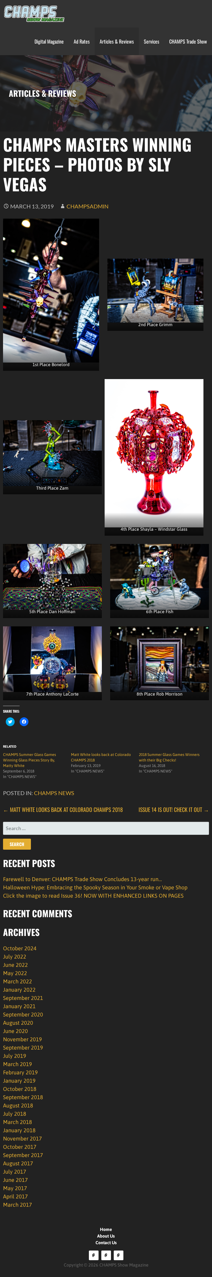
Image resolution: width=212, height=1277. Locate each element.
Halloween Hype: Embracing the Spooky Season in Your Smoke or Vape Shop (95, 887)
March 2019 (17, 1064)
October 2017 (19, 1147)
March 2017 (17, 1204)
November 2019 (22, 1039)
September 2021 (23, 998)
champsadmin (87, 206)
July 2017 (14, 1171)
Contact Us (106, 1242)
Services (151, 41)
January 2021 (19, 1006)
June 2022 (15, 965)
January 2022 (19, 989)
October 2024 (19, 948)
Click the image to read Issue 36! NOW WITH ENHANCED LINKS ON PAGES (93, 895)
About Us (106, 1235)
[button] (32, 14)
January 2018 (19, 1130)
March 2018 (17, 1122)
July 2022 (14, 956)
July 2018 (14, 1113)
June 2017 (15, 1180)
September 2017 (23, 1155)
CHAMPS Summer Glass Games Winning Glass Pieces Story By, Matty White (29, 760)
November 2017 (22, 1138)
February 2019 (20, 1072)
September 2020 (23, 1014)
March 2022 (17, 981)
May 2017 (15, 1188)
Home (106, 1229)
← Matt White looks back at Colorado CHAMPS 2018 (63, 809)
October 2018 (19, 1089)
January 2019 (19, 1080)
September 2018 (23, 1097)
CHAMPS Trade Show (188, 41)
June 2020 (15, 1031)
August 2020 (18, 1023)
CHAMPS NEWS (54, 793)
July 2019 (14, 1056)
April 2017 (15, 1196)
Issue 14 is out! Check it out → (174, 809)
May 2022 (15, 973)
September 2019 (23, 1047)
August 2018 (18, 1105)
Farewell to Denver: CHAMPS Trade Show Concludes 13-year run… (82, 879)
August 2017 (18, 1163)
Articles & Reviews (117, 41)
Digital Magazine (49, 41)
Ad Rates (82, 41)
